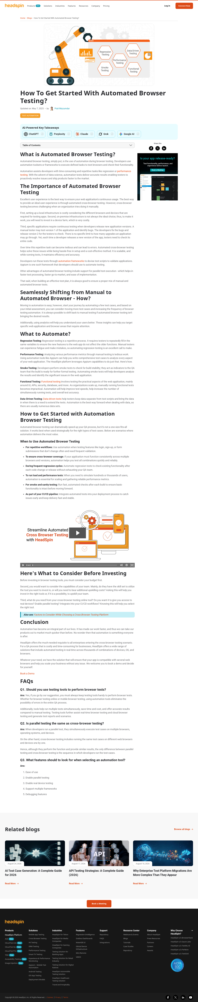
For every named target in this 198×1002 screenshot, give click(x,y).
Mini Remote (81, 953)
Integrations (105, 942)
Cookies (50, 997)
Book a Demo (27, 673)
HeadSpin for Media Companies (60, 939)
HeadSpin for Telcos (60, 934)
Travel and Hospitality (61, 984)
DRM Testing (34, 946)
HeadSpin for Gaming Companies (61, 946)
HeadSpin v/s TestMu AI (180, 945)
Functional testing (50, 381)
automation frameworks (71, 261)
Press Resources (153, 938)
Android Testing (35, 971)
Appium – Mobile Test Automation (37, 966)
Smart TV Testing (35, 954)
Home (22, 18)
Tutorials (126, 942)
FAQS (102, 938)
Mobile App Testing (36, 934)
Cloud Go (10, 947)
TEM (6, 955)
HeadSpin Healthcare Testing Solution (60, 979)
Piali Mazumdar (62, 108)
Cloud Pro (10, 951)
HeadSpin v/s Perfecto (180, 949)
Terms (65, 997)
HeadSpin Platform (13, 935)
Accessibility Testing (13, 959)
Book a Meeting (99, 903)
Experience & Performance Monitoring (39, 959)
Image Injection (11, 963)
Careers (150, 946)
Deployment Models (37, 979)
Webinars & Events (130, 934)
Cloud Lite (10, 943)
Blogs (29, 18)
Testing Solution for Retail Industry (62, 959)
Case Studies (128, 946)
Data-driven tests (52, 398)
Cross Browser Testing (37, 938)
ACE (6, 939)
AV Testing (33, 942)
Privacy (58, 997)
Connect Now (184, 6)
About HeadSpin (153, 934)
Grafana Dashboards (84, 938)
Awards (150, 950)
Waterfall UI (80, 942)
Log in (167, 6)
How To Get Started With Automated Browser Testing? (56, 18)
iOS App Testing (35, 975)
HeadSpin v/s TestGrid (180, 953)
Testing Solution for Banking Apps (60, 953)
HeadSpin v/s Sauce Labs (181, 941)
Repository (104, 934)
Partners (150, 942)
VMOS (78, 957)
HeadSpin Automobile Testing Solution (61, 972)
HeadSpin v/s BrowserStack (182, 938)
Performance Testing (37, 950)
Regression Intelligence (85, 934)
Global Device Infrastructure (81, 947)
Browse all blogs (182, 829)
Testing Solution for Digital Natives (63, 966)
